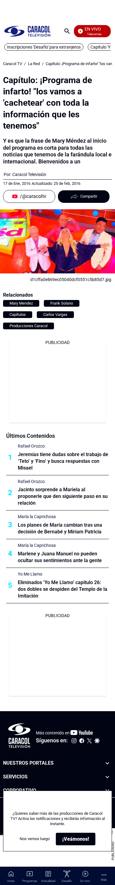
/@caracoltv (33, 196)
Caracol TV (12, 63)
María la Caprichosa (37, 516)
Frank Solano (61, 303)
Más (104, 879)
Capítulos (18, 314)
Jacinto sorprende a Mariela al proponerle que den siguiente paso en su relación (63, 496)
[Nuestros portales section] (107, 763)
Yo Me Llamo (30, 574)
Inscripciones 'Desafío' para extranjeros (44, 47)
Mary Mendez (21, 303)
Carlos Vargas (55, 314)
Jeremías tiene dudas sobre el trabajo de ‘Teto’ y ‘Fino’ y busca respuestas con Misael (63, 461)
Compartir (88, 196)
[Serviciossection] (107, 776)
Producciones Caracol (29, 326)
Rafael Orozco (31, 446)
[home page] (27, 31)
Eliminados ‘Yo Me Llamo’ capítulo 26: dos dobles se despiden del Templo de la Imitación (62, 589)
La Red (34, 63)
